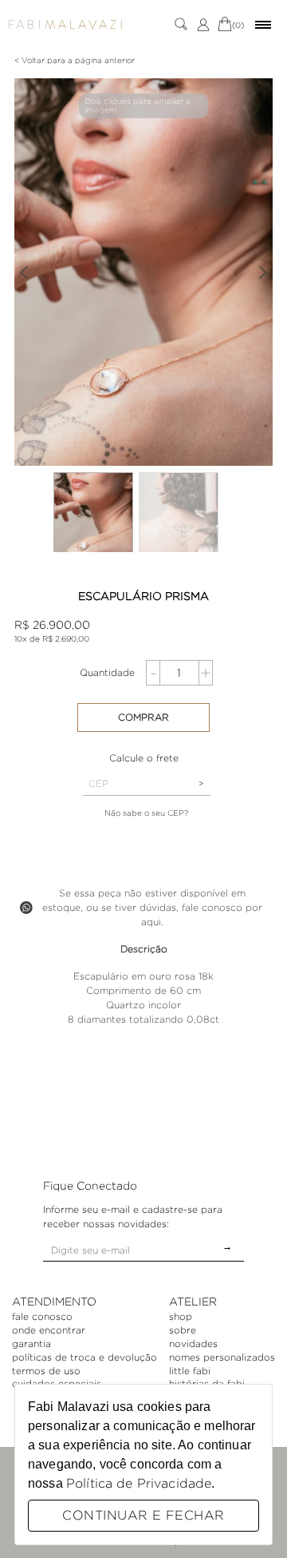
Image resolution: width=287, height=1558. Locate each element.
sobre (182, 1330)
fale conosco (42, 1316)
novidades (193, 1343)
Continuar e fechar (143, 1515)
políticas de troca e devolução (84, 1357)
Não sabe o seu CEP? (146, 813)
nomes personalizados (222, 1357)
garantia (31, 1343)
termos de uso (46, 1370)
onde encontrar (48, 1330)
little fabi (189, 1370)
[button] (23, 272)
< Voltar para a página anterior (74, 60)
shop (180, 1316)
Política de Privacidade (138, 1483)
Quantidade (107, 672)
